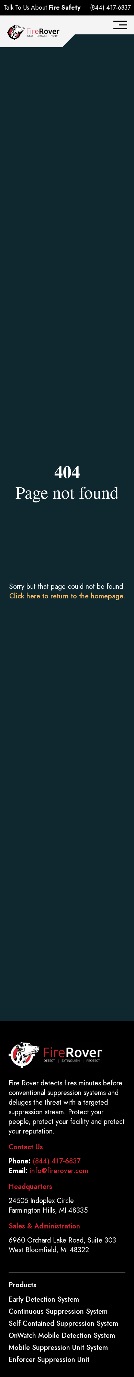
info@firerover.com (59, 1171)
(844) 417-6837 (110, 7)
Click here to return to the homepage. (67, 596)
